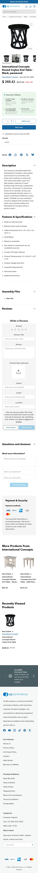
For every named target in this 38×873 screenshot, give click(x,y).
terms (27, 419)
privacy (19, 422)
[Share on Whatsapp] (15, 155)
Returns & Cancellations (12, 795)
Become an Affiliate (11, 764)
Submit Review (27, 427)
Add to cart (26, 121)
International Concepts (10, 77)
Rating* (19, 326)
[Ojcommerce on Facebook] (4, 729)
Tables (26, 17)
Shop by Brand (9, 782)
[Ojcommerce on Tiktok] (19, 729)
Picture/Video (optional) (19, 363)
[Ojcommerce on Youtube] (9, 729)
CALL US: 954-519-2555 (13, 821)
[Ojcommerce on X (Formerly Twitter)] (29, 729)
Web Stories (8, 760)
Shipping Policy (9, 791)
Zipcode (5, 138)
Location (19, 403)
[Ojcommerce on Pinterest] (24, 729)
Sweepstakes (8, 803)
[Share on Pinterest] (21, 155)
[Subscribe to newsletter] (32, 844)
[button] (12, 329)
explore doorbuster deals (19, 2)
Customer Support (10, 817)
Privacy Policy (8, 748)
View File (9, 298)
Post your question (19, 485)
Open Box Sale (9, 778)
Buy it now (19, 127)
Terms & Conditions (10, 799)
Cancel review (11, 427)
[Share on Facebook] (10, 155)
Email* (19, 393)
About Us (7, 744)
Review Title (19, 335)
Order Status (8, 787)
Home (4, 17)
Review (19, 344)
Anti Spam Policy (10, 752)
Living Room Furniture (15, 17)
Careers (6, 756)
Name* (19, 383)
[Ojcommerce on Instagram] (14, 729)
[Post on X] (27, 155)
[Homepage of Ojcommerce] (11, 6)
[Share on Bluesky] (32, 155)
